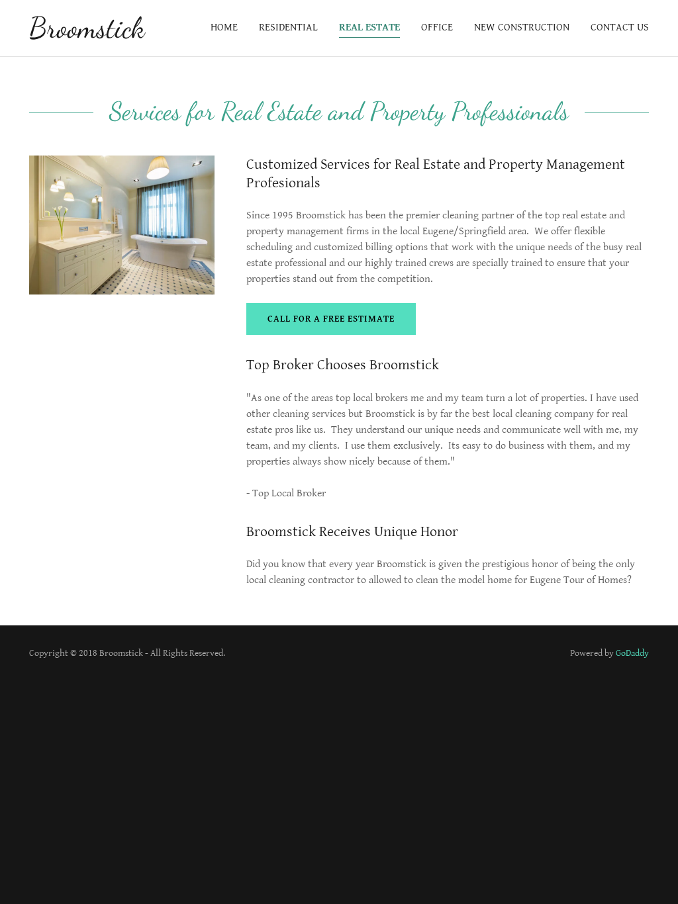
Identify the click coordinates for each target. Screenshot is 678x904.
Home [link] (224, 27)
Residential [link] (288, 27)
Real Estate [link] (369, 27)
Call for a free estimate (331, 319)
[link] (87, 34)
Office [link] (437, 27)
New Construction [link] (521, 27)
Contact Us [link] (620, 27)
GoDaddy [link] (632, 653)
